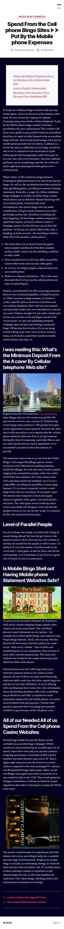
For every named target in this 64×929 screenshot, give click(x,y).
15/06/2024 (47, 50)
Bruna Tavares (26, 50)
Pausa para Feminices (32, 16)
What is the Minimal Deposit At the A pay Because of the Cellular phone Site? (33, 79)
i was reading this (48, 414)
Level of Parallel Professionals (29, 88)
